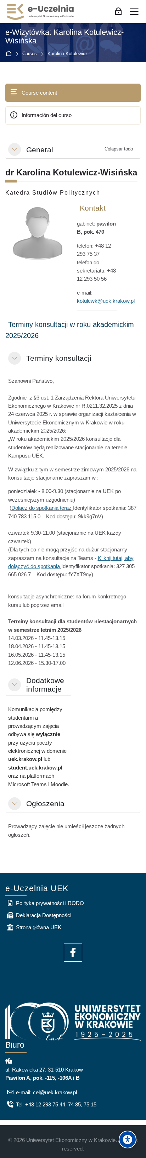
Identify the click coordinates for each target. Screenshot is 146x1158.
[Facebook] (73, 952)
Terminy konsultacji (58, 358)
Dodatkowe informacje (45, 684)
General (39, 150)
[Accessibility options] (127, 1139)
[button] (14, 149)
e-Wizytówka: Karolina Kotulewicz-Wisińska (64, 37)
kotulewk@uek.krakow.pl (106, 301)
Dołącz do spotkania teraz (41, 508)
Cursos (29, 54)
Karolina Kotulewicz (67, 54)
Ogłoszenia (45, 803)
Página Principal (10, 54)
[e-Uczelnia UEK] (40, 12)
